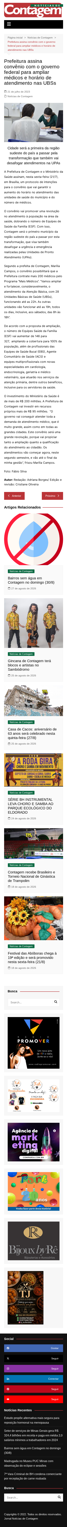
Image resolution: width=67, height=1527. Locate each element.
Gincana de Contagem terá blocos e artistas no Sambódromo (29, 665)
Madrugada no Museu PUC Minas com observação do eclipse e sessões (28, 1463)
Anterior (16, 495)
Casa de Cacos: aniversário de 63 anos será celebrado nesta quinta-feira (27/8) (32, 733)
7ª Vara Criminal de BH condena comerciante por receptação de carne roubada (33, 1476)
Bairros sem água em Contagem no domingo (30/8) (32, 1450)
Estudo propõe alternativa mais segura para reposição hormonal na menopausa (31, 1420)
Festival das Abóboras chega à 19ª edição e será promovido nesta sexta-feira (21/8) (32, 957)
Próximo (50, 495)
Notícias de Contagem (20, 96)
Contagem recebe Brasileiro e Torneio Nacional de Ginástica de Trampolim (31, 876)
